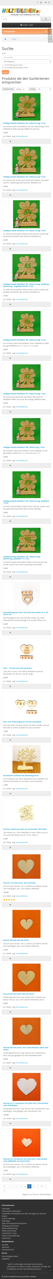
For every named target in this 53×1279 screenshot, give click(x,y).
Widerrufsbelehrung (9, 1228)
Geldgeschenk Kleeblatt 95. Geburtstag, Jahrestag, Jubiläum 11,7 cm (22, 557)
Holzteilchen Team (9, 1233)
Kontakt (5, 1245)
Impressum (6, 1238)
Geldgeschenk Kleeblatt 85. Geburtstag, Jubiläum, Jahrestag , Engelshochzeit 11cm (26, 285)
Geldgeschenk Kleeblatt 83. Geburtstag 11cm (24, 176)
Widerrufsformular (9, 1231)
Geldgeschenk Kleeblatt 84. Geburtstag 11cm (24, 230)
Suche (14, 39)
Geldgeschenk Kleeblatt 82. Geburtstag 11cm (24, 123)
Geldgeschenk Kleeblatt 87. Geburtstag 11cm (24, 393)
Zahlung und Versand (10, 1226)
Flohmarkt (6, 1208)
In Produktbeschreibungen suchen (16, 68)
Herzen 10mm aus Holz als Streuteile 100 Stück (25, 829)
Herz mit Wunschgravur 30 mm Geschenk (22, 721)
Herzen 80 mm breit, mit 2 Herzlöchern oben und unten (25, 1048)
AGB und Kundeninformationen (14, 1223)
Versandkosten (22, 136)
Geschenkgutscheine (10, 1256)
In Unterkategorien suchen (13, 65)
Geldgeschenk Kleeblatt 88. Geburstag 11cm (23, 447)
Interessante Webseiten (11, 1211)
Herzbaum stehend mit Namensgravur (21, 775)
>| (4, 1190)
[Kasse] (49, 2)
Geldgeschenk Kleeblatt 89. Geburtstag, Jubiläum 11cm (26, 502)
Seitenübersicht (8, 1249)
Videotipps (6, 1221)
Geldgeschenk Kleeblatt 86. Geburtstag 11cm (24, 340)
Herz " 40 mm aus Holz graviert (17, 668)
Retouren (5, 1247)
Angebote (6, 1259)
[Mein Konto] (41, 2)
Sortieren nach (8, 89)
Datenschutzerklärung (10, 1235)
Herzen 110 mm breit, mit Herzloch (19, 883)
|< (4, 1186)
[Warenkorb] (45, 2)
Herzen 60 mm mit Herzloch (16, 940)
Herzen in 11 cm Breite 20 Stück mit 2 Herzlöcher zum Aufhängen (25, 1104)
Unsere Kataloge (8, 1218)
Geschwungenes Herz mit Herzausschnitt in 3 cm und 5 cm (25, 613)
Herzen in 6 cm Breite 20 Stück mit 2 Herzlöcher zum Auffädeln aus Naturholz (25, 1160)
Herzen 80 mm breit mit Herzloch (18, 994)
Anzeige (32, 89)
